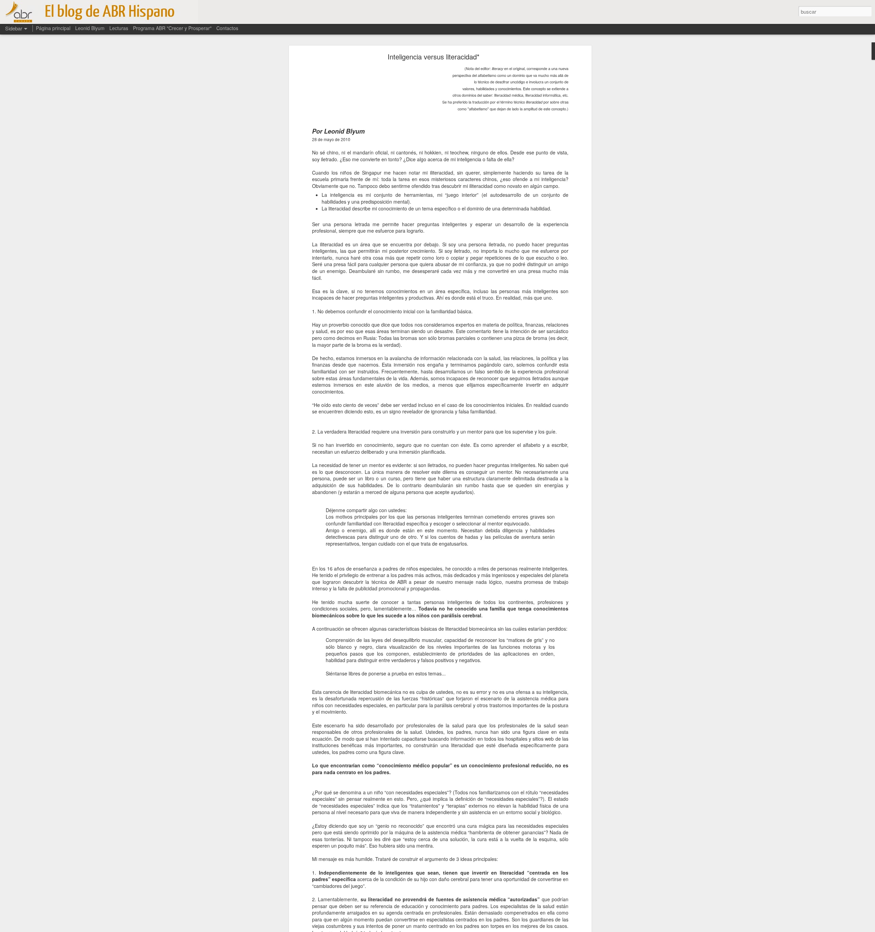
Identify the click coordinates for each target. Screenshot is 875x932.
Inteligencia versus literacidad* (434, 56)
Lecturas (118, 28)
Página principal (53, 28)
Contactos (227, 28)
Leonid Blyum (90, 28)
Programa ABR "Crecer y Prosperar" (172, 28)
